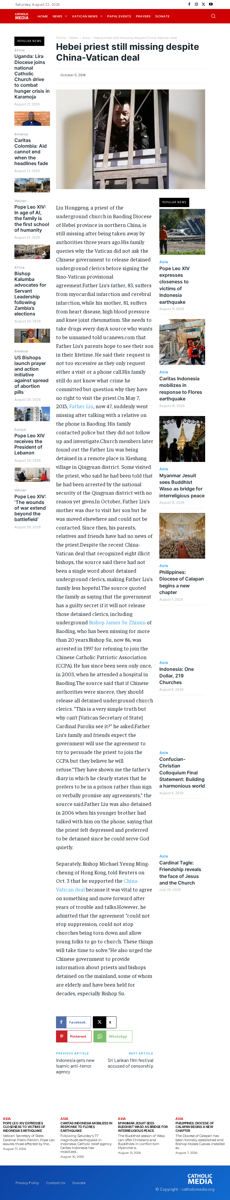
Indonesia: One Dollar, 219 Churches (176, 676)
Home (61, 37)
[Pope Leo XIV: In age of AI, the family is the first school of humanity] (32, 252)
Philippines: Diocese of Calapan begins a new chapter (194, 1127)
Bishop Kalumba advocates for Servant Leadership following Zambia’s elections (30, 293)
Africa (19, 50)
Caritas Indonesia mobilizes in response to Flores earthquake (86, 1127)
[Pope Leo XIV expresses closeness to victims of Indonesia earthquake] (182, 232)
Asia (86, 37)
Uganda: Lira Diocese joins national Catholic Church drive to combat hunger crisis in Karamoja (32, 76)
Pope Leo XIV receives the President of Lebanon (29, 444)
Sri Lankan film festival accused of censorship (130, 1063)
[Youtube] (210, 4)
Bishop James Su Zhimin (117, 622)
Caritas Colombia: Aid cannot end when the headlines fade (31, 151)
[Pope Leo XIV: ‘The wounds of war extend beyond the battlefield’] (32, 541)
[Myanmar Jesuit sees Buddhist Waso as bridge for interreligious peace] (182, 439)
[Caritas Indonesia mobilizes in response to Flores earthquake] (182, 342)
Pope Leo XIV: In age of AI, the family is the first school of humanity (31, 218)
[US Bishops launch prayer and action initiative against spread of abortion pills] (32, 414)
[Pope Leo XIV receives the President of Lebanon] (32, 475)
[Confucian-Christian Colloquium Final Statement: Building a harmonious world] (182, 723)
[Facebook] (189, 4)
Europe (20, 429)
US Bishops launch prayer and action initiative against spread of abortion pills (31, 374)
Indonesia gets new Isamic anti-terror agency (75, 1065)
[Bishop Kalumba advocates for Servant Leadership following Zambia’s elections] (32, 336)
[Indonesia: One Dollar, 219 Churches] (182, 633)
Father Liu (81, 406)
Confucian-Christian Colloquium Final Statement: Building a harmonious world (182, 772)
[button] (213, 16)
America (21, 134)
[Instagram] (196, 4)
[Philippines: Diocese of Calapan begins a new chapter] (182, 536)
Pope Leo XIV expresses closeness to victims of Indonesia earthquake (24, 1127)
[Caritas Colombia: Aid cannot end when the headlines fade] (32, 185)
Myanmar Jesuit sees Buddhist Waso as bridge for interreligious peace (182, 485)
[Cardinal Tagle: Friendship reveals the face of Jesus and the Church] (182, 826)
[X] (203, 4)
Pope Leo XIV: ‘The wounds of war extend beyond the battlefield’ (30, 508)
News (73, 37)
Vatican (20, 200)
